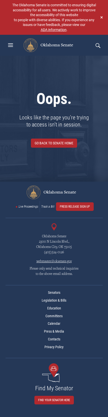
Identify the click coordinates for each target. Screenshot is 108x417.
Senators (54, 293)
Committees (54, 316)
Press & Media (54, 331)
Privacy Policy (54, 347)
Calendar (54, 324)
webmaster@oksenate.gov (54, 261)
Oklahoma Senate (56, 45)
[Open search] (98, 45)
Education (54, 308)
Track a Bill (48, 206)
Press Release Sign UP (75, 206)
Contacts (54, 339)
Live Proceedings (28, 206)
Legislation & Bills (54, 300)
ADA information (54, 29)
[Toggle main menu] (11, 45)
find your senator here (54, 400)
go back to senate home (54, 143)
